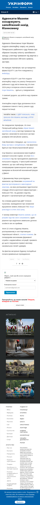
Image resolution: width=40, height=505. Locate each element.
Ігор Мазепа (26, 259)
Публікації (23, 410)
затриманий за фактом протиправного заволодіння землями (18, 184)
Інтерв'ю (23, 413)
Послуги (8, 7)
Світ (8, 424)
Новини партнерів (23, 431)
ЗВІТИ (9, 481)
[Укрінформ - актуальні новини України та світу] (20, 3)
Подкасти (23, 407)
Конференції (24, 435)
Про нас (9, 448)
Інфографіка (24, 424)
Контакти (10, 451)
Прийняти (20, 502)
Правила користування (11, 460)
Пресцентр (23, 7)
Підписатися (10, 292)
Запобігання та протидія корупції (12, 468)
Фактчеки (10, 421)
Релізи (22, 442)
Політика (9, 415)
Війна (8, 409)
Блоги (22, 421)
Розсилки (10, 488)
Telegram (31, 299)
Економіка (10, 418)
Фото (22, 416)
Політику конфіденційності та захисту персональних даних (20, 497)
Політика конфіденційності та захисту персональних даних (12, 475)
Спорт (9, 439)
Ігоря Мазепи (7, 90)
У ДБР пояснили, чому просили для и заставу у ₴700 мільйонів (19, 117)
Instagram (5, 301)
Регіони (9, 427)
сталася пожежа (26, 234)
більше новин (20, 305)
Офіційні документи (24, 438)
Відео (22, 419)
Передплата (11, 454)
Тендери (9, 464)
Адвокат (12, 259)
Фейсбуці (5, 73)
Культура (10, 433)
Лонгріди (23, 427)
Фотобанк (15, 7)
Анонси (30, 7)
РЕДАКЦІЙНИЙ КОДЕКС (11, 484)
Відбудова (10, 412)
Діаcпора (10, 436)
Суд (18, 259)
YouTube (15, 301)
